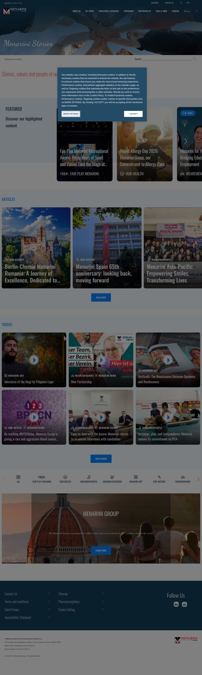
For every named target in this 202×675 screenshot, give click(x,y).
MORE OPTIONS (70, 114)
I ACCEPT (133, 114)
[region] (102, 94)
